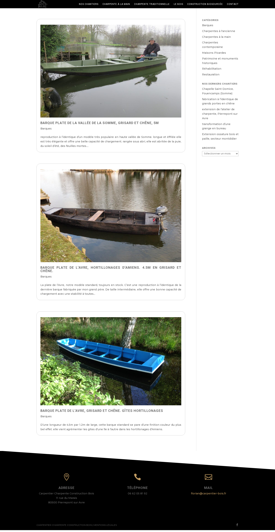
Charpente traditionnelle (152, 4)
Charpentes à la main (216, 37)
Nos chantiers (88, 4)
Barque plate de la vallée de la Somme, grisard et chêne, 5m (99, 123)
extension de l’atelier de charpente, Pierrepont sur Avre (220, 114)
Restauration (210, 74)
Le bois (178, 4)
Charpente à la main (116, 4)
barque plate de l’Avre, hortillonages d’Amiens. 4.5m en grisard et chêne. (110, 269)
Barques (46, 128)
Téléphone (137, 488)
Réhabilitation (211, 68)
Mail (208, 488)
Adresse (66, 488)
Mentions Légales (105, 525)
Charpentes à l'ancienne (218, 31)
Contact (233, 4)
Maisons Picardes (214, 52)
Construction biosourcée (205, 4)
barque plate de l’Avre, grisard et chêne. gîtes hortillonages (101, 411)
